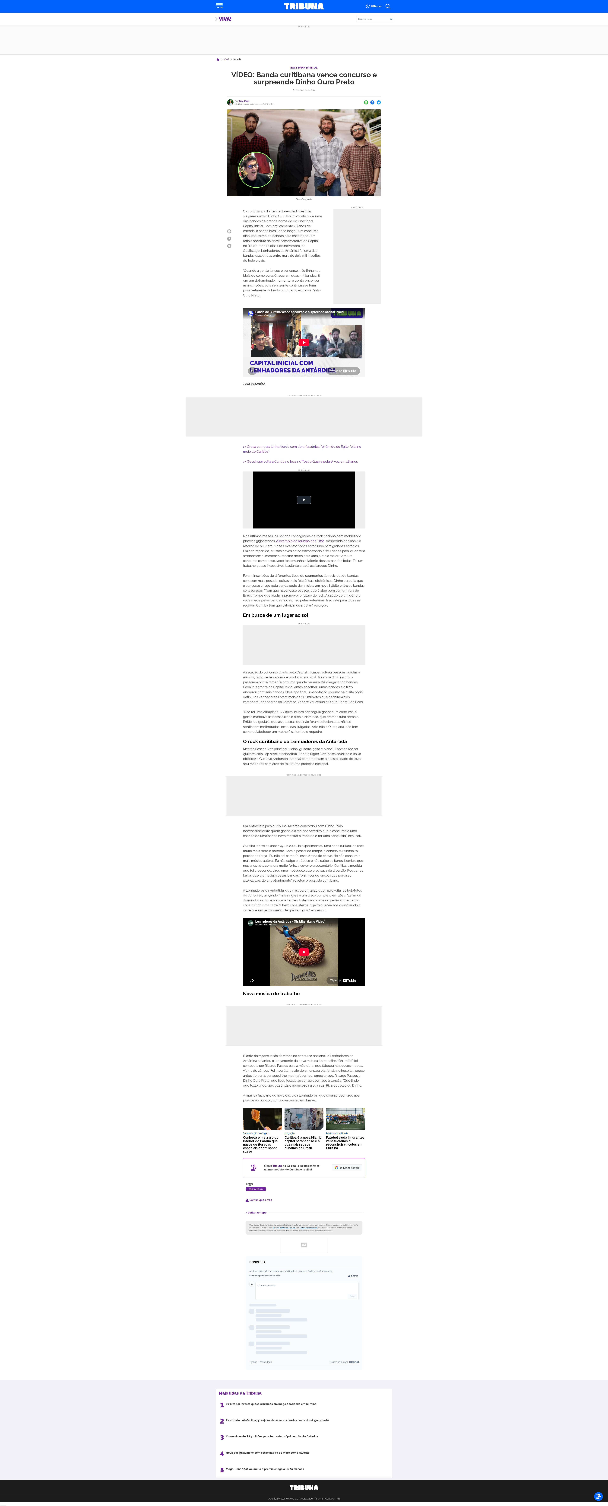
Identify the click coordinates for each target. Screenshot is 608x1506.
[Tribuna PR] (304, 1488)
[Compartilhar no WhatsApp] (366, 102)
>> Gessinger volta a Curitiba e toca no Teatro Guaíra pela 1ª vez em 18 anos (300, 461)
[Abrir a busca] (388, 6)
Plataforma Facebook (308, 1228)
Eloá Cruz (243, 101)
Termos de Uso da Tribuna (284, 1228)
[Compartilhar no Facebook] (372, 102)
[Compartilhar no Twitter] (379, 102)
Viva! (225, 19)
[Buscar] (391, 19)
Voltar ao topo (257, 1212)
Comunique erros (260, 1199)
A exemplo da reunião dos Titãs (300, 541)
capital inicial (256, 1189)
